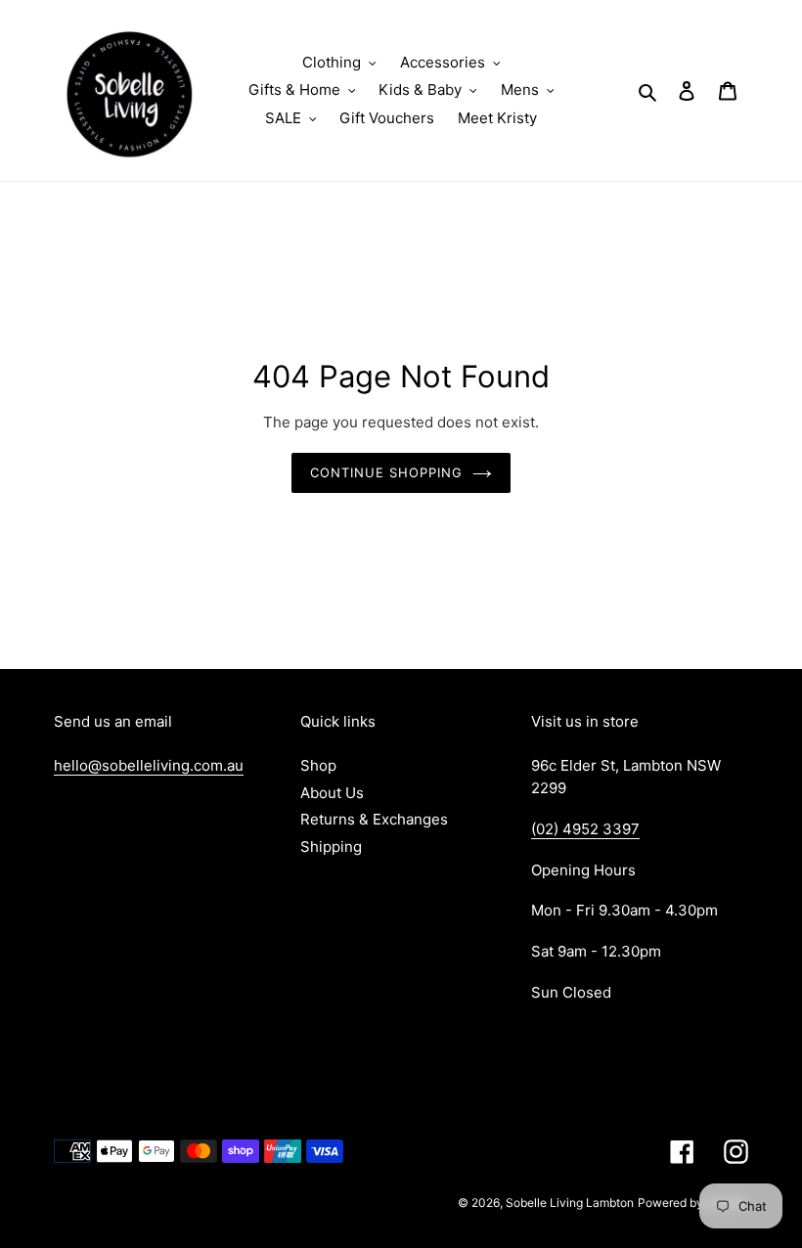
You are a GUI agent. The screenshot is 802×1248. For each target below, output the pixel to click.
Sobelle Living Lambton (570, 1202)
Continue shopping (387, 472)
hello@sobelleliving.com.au (149, 765)
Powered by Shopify (693, 1202)
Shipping (331, 846)
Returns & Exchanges (374, 819)
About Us (332, 792)
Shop (318, 765)
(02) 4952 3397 (585, 829)
